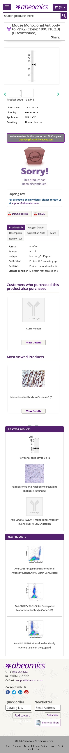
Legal (52, 746)
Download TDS (20, 213)
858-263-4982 (20, 671)
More (53, 233)
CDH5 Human (33, 328)
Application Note (36, 233)
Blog (8, 746)
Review (15, 238)
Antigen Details (36, 227)
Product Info (16, 227)
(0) (60, 7)
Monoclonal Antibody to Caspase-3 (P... (32, 397)
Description (15, 233)
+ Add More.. (23, 721)
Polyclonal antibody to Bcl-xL (34, 457)
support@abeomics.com (25, 203)
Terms (27, 746)
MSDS (41, 213)
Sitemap (17, 746)
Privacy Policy (40, 746)
